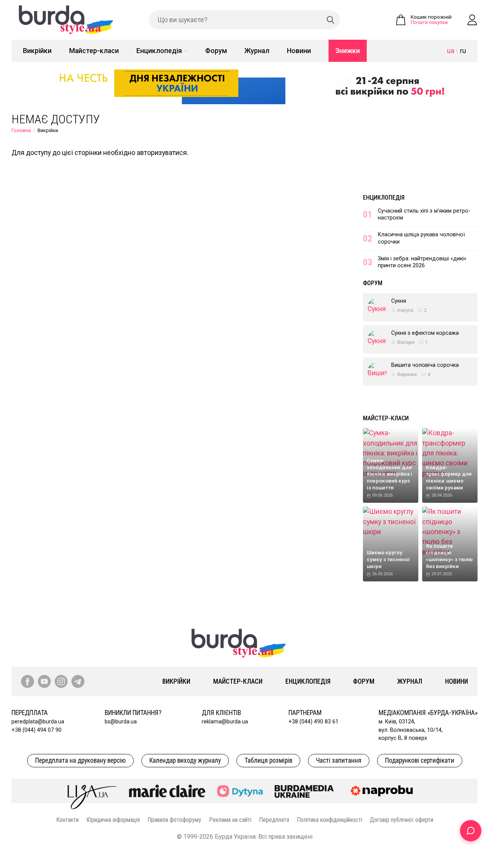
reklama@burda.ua (225, 721)
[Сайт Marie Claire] (167, 790)
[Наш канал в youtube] (44, 681)
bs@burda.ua (121, 721)
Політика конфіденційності (329, 819)
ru (463, 51)
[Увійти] (472, 20)
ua (450, 51)
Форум (216, 51)
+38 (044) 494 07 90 (36, 730)
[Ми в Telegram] (77, 681)
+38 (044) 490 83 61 (313, 721)
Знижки (347, 51)
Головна (21, 130)
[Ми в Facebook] (27, 681)
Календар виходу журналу (185, 760)
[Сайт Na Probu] (383, 791)
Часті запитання (338, 760)
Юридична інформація (113, 819)
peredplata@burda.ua (37, 721)
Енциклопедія (159, 51)
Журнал (256, 51)
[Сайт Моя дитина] (240, 791)
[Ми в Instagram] (61, 681)
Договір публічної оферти (401, 819)
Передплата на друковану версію (80, 760)
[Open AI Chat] (470, 830)
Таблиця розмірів (268, 760)
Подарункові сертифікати (419, 760)
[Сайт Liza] (92, 791)
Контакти (67, 819)
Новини (299, 51)
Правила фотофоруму (174, 819)
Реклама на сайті (230, 819)
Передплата (274, 819)
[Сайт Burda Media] (304, 791)
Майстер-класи (94, 51)
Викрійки (37, 51)
